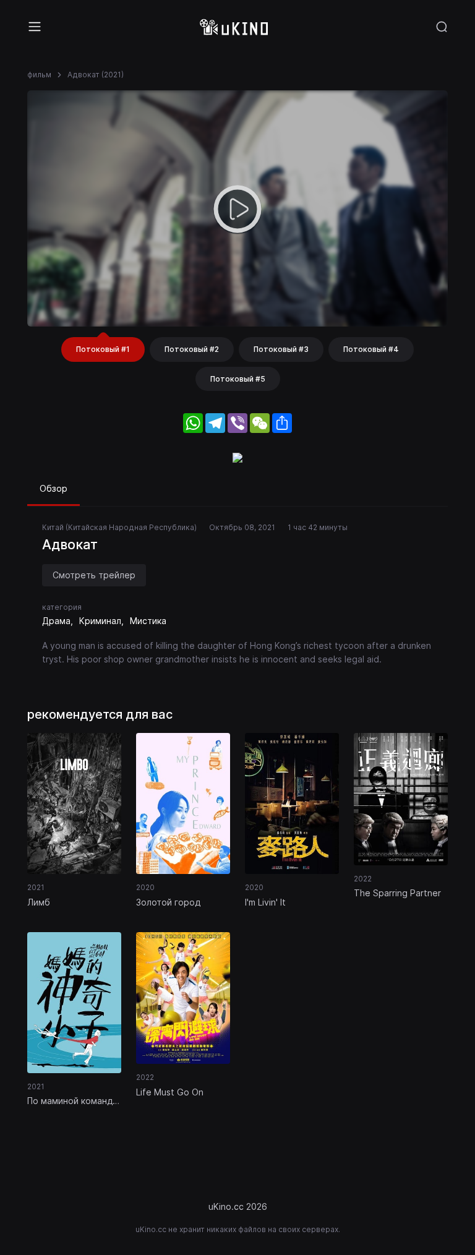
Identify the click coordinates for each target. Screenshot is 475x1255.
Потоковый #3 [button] (281, 349)
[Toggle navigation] (34, 26)
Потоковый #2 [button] (192, 349)
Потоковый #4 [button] (371, 349)
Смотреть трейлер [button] (94, 575)
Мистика (148, 620)
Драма (56, 620)
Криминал (100, 620)
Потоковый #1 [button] (103, 349)
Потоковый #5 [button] (237, 378)
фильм (39, 74)
